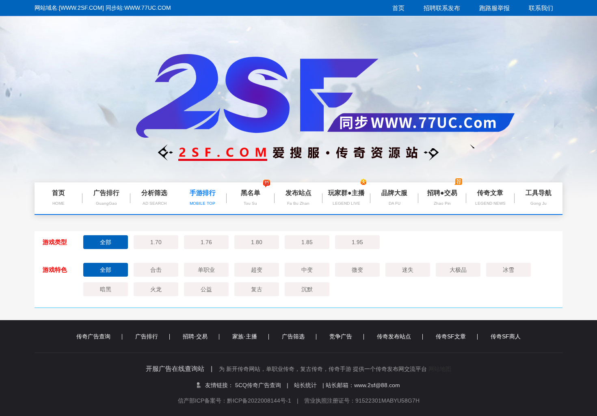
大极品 (458, 269)
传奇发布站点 (394, 336)
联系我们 (541, 7)
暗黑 (105, 289)
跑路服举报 (494, 7)
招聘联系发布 (442, 7)
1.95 (357, 242)
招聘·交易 (195, 336)
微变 (357, 269)
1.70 (156, 242)
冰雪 (508, 269)
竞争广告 (340, 336)
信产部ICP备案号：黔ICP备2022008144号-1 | (241, 400)
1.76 (206, 242)
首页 (398, 7)
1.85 (307, 242)
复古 (256, 289)
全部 (105, 242)
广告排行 (146, 336)
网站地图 (439, 369)
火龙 (156, 289)
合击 (156, 269)
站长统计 (305, 385)
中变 (307, 269)
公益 (206, 289)
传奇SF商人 (506, 336)
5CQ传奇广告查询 (261, 385)
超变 (256, 269)
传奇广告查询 (93, 336)
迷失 (407, 269)
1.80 (256, 242)
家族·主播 (244, 336)
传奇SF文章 (451, 336)
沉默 (307, 289)
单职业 (206, 269)
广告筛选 (293, 336)
